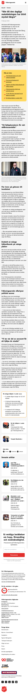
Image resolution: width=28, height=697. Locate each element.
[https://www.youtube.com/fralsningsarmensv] (16, 682)
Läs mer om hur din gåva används (9, 595)
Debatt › (3, 649)
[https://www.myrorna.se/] (9, 672)
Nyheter (9, 7)
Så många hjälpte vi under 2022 (14, 98)
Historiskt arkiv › (5, 629)
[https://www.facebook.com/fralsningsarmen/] (2, 682)
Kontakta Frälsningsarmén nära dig (9, 619)
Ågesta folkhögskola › (6, 638)
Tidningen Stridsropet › (6, 640)
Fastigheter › (4, 635)
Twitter (7, 451)
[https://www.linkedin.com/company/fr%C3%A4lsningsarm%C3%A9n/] (9, 682)
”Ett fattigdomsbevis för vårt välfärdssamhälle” (13, 76)
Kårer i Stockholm (5, 621)
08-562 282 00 (4, 608)
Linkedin (21, 451)
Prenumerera (14, 555)
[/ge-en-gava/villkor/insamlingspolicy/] (7, 659)
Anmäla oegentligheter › (7, 651)
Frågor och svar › (5, 643)
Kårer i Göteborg (5, 622)
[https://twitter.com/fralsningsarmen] (13, 682)
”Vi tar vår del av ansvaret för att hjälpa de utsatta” (14, 94)
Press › (3, 646)
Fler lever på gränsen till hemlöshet (12, 81)
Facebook (13, 451)
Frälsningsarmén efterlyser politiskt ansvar (13, 90)
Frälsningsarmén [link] (10, 2)
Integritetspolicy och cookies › (8, 654)
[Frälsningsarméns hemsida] (2, 2)
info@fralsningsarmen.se (7, 610)
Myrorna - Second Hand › (7, 632)
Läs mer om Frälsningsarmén (8, 581)
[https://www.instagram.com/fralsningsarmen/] (6, 682)
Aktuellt (3, 7)
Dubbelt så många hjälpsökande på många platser (15, 85)
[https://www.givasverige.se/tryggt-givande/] (5, 666)
